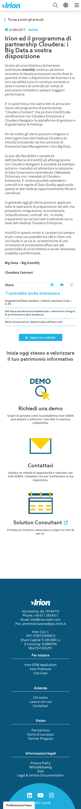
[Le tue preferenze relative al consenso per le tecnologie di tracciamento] (19, 805)
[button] (52, 284)
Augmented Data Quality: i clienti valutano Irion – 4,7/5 (38, 302)
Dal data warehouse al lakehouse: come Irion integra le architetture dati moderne (40, 313)
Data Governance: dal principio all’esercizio (34, 322)
